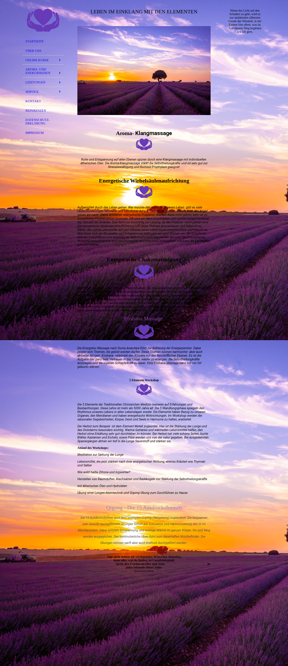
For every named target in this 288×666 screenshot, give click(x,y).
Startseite (34, 41)
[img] (43, 20)
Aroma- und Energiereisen (37, 71)
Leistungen (35, 82)
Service (32, 91)
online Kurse (37, 60)
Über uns (33, 50)
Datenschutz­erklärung (37, 121)
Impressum (34, 132)
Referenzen (35, 110)
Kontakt (33, 101)
